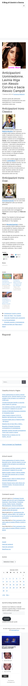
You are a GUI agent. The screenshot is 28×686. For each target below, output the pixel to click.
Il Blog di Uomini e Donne (13, 2)
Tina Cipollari (17, 315)
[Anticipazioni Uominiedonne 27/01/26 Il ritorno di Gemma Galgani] (7, 276)
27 (17, 587)
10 (7, 581)
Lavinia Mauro (11, 160)
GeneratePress (15, 630)
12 (13, 581)
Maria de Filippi (8, 315)
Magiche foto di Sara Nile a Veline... (12, 424)
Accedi (4, 542)
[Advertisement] (14, 24)
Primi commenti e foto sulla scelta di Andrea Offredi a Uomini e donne (14, 522)
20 (17, 584)
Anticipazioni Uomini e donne (12, 313)
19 (13, 584)
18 (10, 584)
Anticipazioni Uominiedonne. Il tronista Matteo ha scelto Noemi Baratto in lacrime (6, 300)
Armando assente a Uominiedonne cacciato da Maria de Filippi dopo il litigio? (13, 324)
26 (13, 587)
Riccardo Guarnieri (12, 224)
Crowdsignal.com (11, 682)
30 (3, 590)
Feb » (7, 595)
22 (23, 584)
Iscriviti (6, 619)
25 (10, 587)
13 (17, 581)
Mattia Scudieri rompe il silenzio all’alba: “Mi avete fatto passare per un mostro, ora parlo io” (13, 474)
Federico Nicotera (7, 131)
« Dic (3, 595)
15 (23, 581)
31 (7, 590)
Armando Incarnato (8, 200)
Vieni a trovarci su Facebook (11, 444)
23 (3, 587)
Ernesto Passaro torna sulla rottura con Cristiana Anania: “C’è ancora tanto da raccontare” (13, 484)
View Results (11, 680)
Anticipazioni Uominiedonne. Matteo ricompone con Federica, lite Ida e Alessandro (17, 282)
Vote (5, 676)
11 (10, 581)
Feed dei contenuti (7, 544)
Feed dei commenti (7, 547)
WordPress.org (6, 549)
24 (7, 587)
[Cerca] (24, 382)
